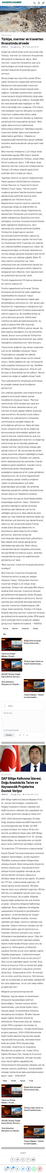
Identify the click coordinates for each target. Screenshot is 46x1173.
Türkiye (35, 628)
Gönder (9, 735)
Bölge (5, 1081)
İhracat (5, 628)
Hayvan (22, 1081)
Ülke (4, 634)
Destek (13, 1081)
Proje (31, 1081)
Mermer (15, 628)
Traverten (25, 628)
